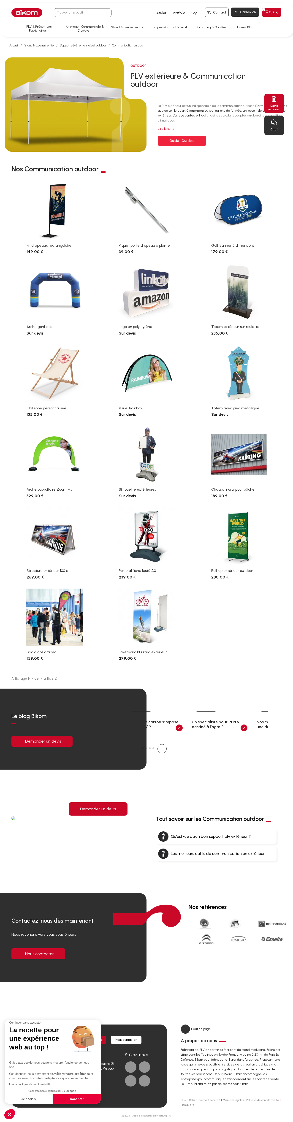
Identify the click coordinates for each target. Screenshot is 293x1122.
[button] (182, 141)
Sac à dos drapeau (43, 652)
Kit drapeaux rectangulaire (49, 245)
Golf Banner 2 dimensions (232, 245)
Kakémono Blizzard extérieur (143, 652)
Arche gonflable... (41, 326)
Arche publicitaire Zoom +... (49, 489)
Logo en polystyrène (135, 326)
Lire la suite (166, 129)
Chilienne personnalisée (46, 408)
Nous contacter (39, 953)
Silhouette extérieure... (138, 489)
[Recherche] (107, 12)
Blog (193, 13)
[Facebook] (130, 1067)
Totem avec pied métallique (235, 408)
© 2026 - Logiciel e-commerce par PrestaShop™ (146, 1115)
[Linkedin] (144, 1067)
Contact (219, 12)
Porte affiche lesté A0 (137, 570)
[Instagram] (144, 1081)
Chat (274, 129)
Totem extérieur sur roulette (235, 326)
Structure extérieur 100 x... (48, 570)
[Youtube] (130, 1081)
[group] (155, 722)
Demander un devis (43, 741)
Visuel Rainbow (131, 408)
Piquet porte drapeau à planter (145, 245)
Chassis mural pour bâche (233, 489)
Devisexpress (274, 107)
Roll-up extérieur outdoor (232, 570)
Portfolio (178, 13)
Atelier (161, 13)
